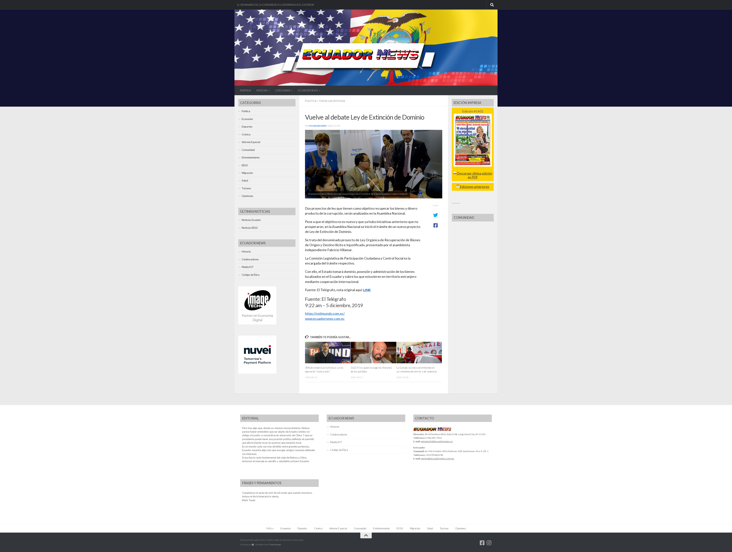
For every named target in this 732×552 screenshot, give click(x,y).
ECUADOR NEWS (308, 90)
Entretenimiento (251, 157)
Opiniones (247, 195)
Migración (247, 172)
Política (311, 100)
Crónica (246, 134)
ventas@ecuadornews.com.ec (437, 458)
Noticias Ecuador (251, 219)
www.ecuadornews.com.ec (325, 319)
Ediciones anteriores (474, 187)
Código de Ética (250, 274)
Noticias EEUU (250, 227)
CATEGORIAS (282, 90)
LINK (367, 290)
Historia (246, 251)
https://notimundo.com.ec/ (325, 314)
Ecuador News (318, 126)
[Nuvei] (257, 372)
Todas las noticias (332, 100)
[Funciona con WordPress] (253, 545)
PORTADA (245, 90)
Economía (247, 119)
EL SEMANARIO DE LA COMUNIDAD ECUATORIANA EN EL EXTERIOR (275, 4)
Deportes (247, 126)
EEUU (245, 165)
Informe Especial (251, 142)
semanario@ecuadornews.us (437, 441)
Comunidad (248, 149)
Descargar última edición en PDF (474, 175)
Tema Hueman (275, 544)
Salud (245, 180)
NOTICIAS (261, 90)
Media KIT (248, 266)
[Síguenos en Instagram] (489, 543)
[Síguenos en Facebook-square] (482, 543)
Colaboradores (250, 259)
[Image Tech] (257, 323)
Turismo (246, 188)
